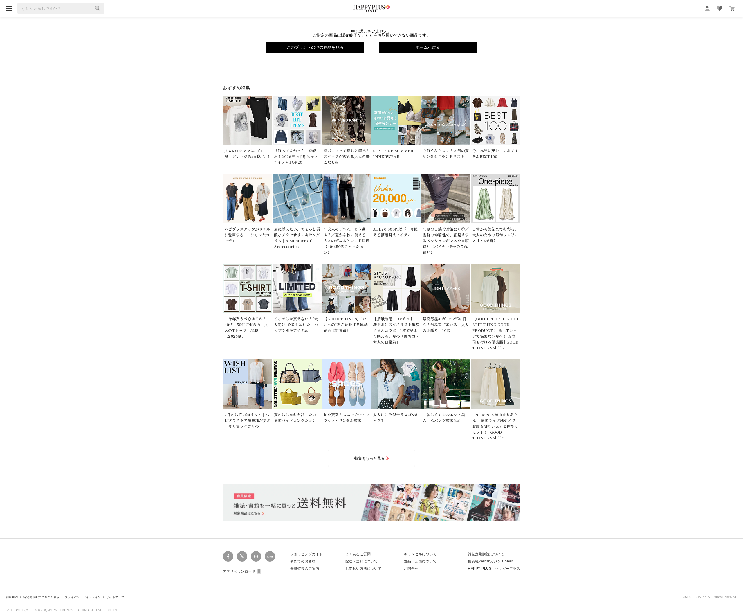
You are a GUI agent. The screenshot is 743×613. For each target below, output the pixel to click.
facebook (228, 556)
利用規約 (12, 597)
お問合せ (411, 569)
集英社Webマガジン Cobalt (490, 561)
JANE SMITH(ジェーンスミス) (27, 610)
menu (9, 8)
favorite (719, 8)
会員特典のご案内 (304, 569)
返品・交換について (420, 561)
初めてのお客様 (302, 561)
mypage (707, 8)
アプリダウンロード (239, 571)
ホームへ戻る (428, 47)
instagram (256, 556)
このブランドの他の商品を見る (315, 47)
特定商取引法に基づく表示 (41, 597)
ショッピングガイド (306, 554)
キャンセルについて (420, 554)
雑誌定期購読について (486, 554)
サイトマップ (115, 597)
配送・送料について (361, 561)
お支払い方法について (363, 569)
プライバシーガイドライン (83, 597)
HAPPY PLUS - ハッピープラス (494, 569)
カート (732, 9)
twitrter (242, 556)
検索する (97, 8)
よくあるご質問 (358, 554)
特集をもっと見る (369, 458)
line (270, 556)
